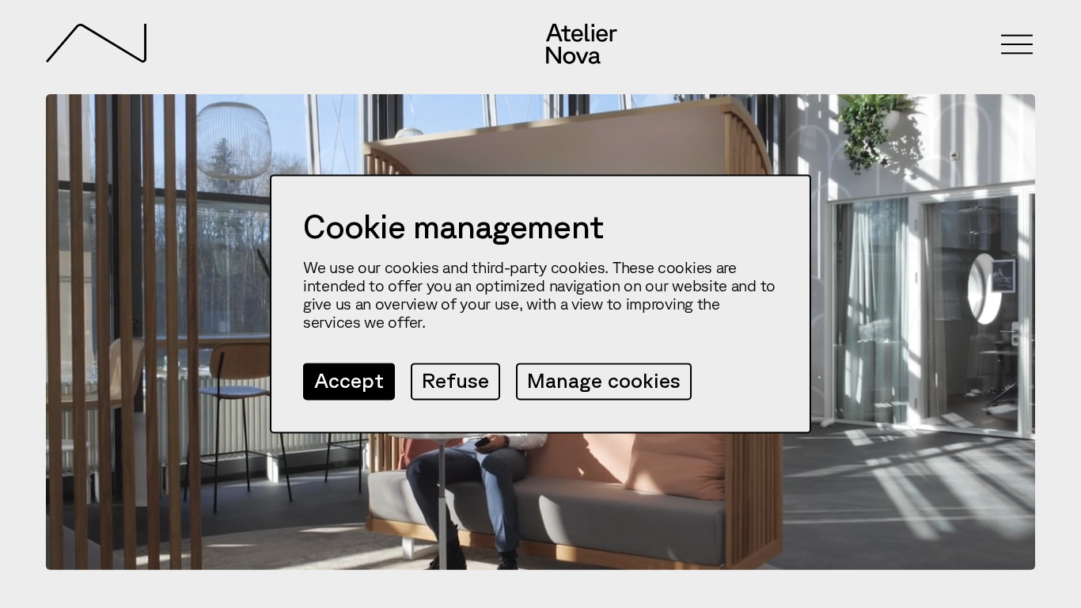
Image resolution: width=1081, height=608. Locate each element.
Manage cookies (604, 381)
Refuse (455, 381)
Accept (349, 381)
